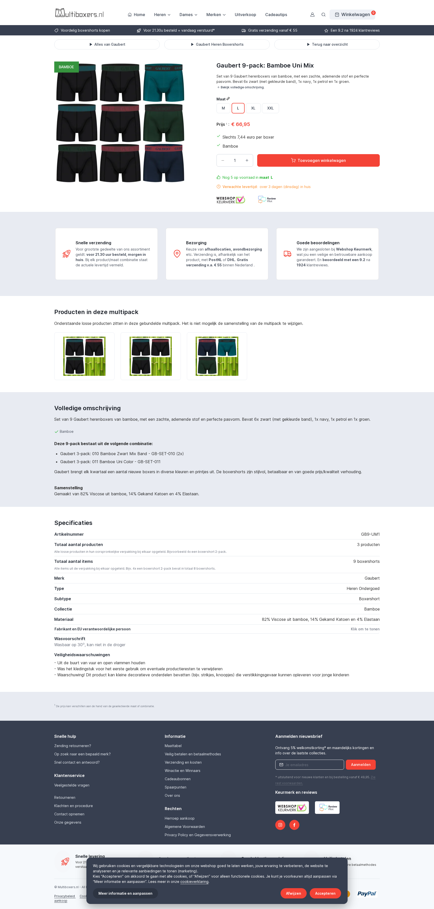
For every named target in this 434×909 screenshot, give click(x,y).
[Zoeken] (323, 15)
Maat (221, 99)
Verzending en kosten (183, 762)
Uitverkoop (245, 14)
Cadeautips (276, 14)
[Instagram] (280, 825)
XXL (270, 108)
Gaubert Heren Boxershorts (220, 44)
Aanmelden (360, 764)
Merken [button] (213, 14)
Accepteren (325, 893)
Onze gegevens (67, 822)
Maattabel (173, 746)
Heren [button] (160, 14)
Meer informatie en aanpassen (125, 893)
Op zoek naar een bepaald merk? (82, 754)
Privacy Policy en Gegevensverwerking (198, 835)
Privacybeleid (65, 896)
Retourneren (64, 797)
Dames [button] (186, 14)
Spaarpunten (175, 787)
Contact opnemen (69, 814)
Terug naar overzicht (330, 44)
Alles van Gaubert (109, 44)
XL (253, 108)
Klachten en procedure (73, 806)
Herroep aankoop (180, 818)
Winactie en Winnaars (182, 770)
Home (139, 14)
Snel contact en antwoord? (77, 762)
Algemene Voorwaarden (185, 826)
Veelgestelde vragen (71, 785)
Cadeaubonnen (178, 779)
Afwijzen (293, 893)
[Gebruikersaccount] (312, 15)
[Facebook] (294, 825)
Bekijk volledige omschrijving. (242, 87)
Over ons (172, 795)
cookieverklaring (194, 881)
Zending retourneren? (72, 746)
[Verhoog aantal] (247, 160)
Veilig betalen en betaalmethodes (193, 754)
